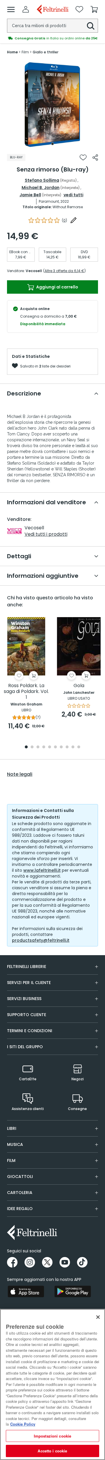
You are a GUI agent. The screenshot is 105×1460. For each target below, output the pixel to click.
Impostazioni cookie (52, 1436)
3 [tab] (38, 747)
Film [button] (11, 1160)
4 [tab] (44, 747)
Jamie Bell (30, 195)
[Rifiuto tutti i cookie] (98, 1317)
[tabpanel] (52, 104)
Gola (79, 686)
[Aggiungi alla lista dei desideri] (83, 157)
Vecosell (34, 270)
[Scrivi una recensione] (73, 220)
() (64, 220)
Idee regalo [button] (20, 1209)
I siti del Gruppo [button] (25, 1047)
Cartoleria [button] (19, 1192)
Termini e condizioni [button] (29, 1031)
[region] (52, 1384)
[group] (52, 38)
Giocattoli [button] (20, 1176)
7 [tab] (61, 747)
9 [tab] (73, 747)
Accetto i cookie (52, 1451)
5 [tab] (49, 747)
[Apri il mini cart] (94, 9)
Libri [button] (11, 1128)
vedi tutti (73, 195)
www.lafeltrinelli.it (42, 870)
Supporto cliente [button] (26, 1015)
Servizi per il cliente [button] (29, 982)
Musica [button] (15, 1144)
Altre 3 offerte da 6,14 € (64, 270)
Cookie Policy (22, 1424)
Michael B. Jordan (41, 187)
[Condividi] (95, 157)
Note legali (19, 774)
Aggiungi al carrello (56, 287)
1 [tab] (52, 144)
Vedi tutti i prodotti (45, 534)
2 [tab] (32, 747)
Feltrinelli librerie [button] (26, 966)
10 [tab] (78, 747)
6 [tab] (55, 747)
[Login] (25, 9)
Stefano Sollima (42, 180)
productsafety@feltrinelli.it (40, 940)
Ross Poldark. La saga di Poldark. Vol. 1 (26, 692)
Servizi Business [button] (24, 999)
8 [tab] (67, 747)
